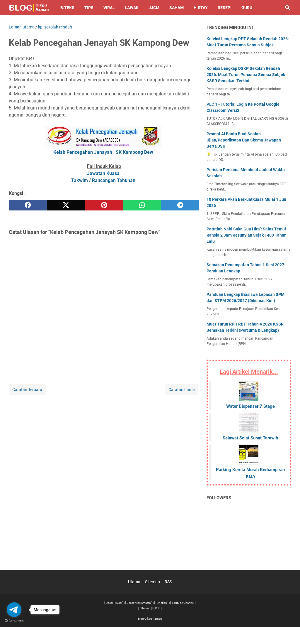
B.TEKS (67, 7)
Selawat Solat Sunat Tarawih (250, 438)
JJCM (154, 7)
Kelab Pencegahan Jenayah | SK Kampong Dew (103, 152)
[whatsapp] (142, 205)
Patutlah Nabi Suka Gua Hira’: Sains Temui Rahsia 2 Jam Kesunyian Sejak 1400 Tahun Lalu (247, 235)
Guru (246, 7)
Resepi (224, 7)
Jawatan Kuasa (103, 173)
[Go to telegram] (14, 609)
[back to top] (288, 614)
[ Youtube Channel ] (183, 603)
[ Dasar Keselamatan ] (138, 603)
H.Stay (201, 7)
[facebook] (28, 205)
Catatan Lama (181, 389)
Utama (134, 581)
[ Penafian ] (161, 603)
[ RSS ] (158, 608)
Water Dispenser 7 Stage (250, 406)
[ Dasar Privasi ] (113, 603)
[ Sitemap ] (145, 608)
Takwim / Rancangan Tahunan (103, 180)
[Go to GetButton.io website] (14, 621)
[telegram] (180, 205)
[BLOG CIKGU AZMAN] (29, 7)
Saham (176, 7)
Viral (109, 7)
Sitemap (152, 581)
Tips (88, 7)
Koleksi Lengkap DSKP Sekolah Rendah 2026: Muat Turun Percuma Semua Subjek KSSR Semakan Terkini (246, 74)
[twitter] (66, 205)
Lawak (132, 7)
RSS (168, 581)
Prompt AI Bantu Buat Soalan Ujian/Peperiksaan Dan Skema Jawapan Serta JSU (244, 140)
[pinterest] (104, 205)
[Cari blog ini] (287, 7)
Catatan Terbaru (27, 389)
